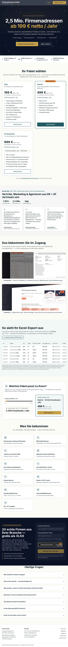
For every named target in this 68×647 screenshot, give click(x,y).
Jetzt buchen (17, 124)
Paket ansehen (48, 412)
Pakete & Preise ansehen (26, 44)
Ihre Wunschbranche (44, 526)
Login (48, 2)
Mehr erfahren (45, 44)
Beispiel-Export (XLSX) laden (13, 337)
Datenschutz (62, 638)
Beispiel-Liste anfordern (51, 551)
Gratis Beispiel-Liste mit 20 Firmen (29, 178)
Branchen (63, 628)
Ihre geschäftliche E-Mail (45, 532)
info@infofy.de (32, 633)
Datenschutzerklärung (43, 557)
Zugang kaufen (58, 2)
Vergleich (63, 633)
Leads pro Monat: (11, 398)
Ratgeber (63, 631)
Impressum (63, 635)
